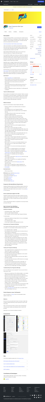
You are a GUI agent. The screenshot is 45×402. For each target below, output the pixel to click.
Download (39, 27)
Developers (20, 390)
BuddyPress (37, 391)
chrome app (39, 52)
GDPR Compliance (6, 369)
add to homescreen (38, 48)
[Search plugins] (13, 10)
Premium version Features (18, 43)
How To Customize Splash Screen (9, 363)
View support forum (33, 84)
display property (19, 161)
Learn (20, 387)
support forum (21, 358)
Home (4, 43)
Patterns (12, 391)
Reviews (10, 31)
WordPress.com (37, 387)
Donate (28, 390)
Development (21, 31)
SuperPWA (11, 27)
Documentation (8, 43)
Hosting (5, 390)
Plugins (12, 390)
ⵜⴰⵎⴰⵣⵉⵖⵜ (13, 396)
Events (28, 388)
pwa (40, 55)
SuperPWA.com (10, 77)
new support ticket (11, 287)
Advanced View (32, 58)
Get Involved (29, 387)
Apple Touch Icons (19, 156)
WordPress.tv (21, 391)
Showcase (12, 387)
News (4, 388)
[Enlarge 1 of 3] (14, 316)
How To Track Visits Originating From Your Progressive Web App (14, 366)
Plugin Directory (6, 4)
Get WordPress (40, 1)
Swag (28, 391)
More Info (12, 174)
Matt (36, 388)
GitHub (13, 294)
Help (12, 43)
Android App (39, 50)
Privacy (5, 391)
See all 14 (40, 46)
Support (40, 31)
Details (5, 31)
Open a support (6, 70)
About (4, 387)
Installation (15, 31)
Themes (12, 388)
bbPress (36, 390)
